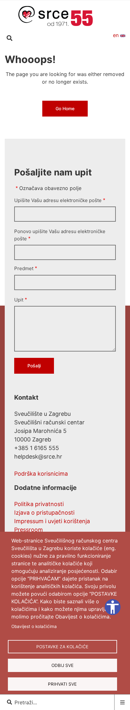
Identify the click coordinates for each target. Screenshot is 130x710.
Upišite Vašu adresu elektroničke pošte (58, 200)
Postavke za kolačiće (62, 646)
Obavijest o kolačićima (34, 626)
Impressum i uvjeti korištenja (52, 521)
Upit (18, 300)
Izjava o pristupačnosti (44, 512)
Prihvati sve (62, 684)
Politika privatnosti (39, 504)
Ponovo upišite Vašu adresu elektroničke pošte (59, 235)
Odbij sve (62, 665)
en (116, 35)
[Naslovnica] (55, 15)
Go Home (65, 108)
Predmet (23, 268)
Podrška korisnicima (41, 473)
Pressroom (28, 529)
